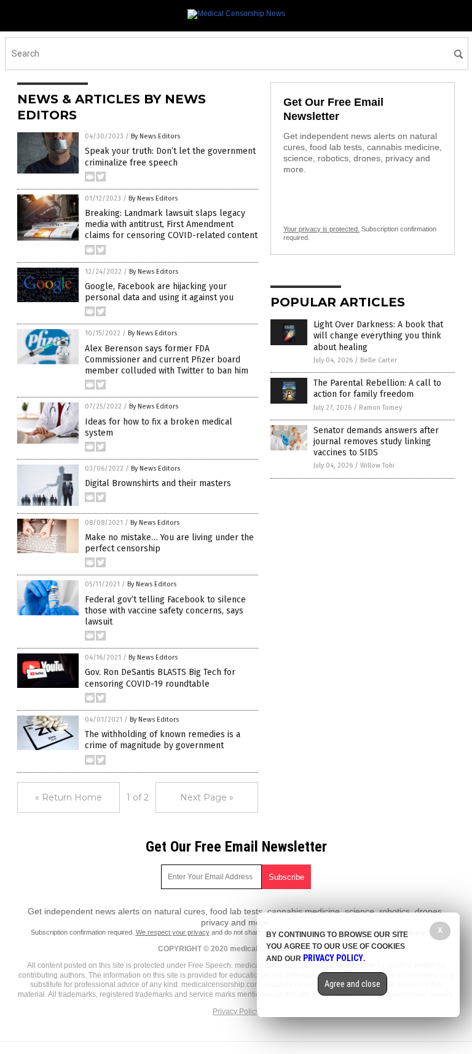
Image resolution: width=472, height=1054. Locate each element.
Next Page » (207, 797)
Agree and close (352, 984)
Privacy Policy (236, 1011)
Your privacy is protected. (321, 229)
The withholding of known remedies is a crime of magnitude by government (162, 740)
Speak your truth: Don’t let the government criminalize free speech (170, 156)
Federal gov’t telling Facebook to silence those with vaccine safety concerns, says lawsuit (165, 610)
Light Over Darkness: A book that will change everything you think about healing (378, 335)
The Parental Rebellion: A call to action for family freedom (377, 388)
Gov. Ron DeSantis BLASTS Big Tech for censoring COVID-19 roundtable (160, 678)
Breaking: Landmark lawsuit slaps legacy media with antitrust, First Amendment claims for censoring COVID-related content (171, 224)
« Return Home (68, 797)
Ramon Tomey (380, 408)
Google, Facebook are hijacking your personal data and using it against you (159, 292)
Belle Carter (378, 360)
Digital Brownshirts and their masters (158, 483)
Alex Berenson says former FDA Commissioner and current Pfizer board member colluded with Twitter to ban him (166, 359)
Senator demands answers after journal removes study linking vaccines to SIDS (376, 441)
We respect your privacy (173, 932)
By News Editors (155, 136)
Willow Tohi (377, 465)
